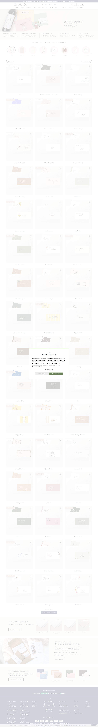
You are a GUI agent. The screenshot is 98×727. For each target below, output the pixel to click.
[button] (49, 370)
